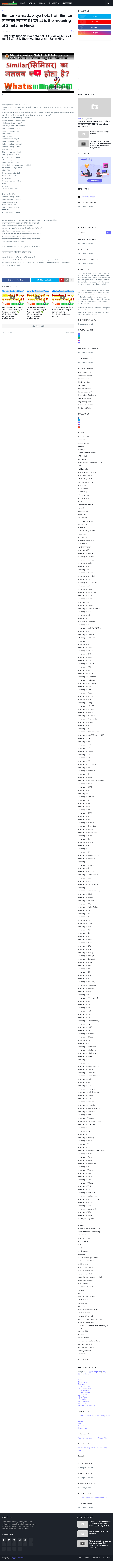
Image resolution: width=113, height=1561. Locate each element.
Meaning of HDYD (85, 813)
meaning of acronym (86, 589)
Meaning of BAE (84, 625)
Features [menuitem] (31, 3)
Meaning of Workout (86, 1202)
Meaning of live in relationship (89, 891)
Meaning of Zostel (85, 1215)
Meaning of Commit (86, 673)
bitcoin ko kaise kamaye (87, 472)
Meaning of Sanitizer (86, 1069)
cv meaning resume (86, 479)
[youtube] (79, 342)
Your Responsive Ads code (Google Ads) (92, 1438)
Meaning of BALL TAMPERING (90, 628)
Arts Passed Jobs (84, 372)
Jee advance (83, 511)
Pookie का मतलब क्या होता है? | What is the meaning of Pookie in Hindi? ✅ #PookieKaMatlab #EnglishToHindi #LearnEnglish (37, 313)
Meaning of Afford (85, 599)
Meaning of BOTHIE (86, 651)
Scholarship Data (84, 389)
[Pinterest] (61, 280)
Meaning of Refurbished (87, 1050)
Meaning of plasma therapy (89, 1021)
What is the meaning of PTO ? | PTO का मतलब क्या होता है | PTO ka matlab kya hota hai (94, 124)
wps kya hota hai (85, 1351)
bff (80, 466)
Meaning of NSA (85, 972)
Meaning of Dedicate (86, 709)
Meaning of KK (84, 888)
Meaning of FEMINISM (87, 771)
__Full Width (82, 1395)
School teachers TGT (85, 392)
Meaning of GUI (84, 806)
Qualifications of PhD (85, 398)
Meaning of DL (84, 729)
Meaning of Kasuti (85, 881)
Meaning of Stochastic (87, 1105)
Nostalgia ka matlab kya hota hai (99, 133)
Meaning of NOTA (85, 962)
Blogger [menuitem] (42, 3)
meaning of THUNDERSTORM (90, 1121)
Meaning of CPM (85, 686)
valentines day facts (86, 1287)
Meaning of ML (84, 917)
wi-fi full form (84, 1338)
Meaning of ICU (84, 849)
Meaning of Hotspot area (88, 832)
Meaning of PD (84, 1004)
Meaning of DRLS (85, 742)
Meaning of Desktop (86, 712)
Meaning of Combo (86, 670)
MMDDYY (82, 1225)
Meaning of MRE (85, 926)
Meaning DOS (84, 550)
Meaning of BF (84, 641)
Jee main (82, 514)
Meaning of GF (84, 793)
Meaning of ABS (84, 586)
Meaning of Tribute (85, 1141)
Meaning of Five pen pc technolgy (91, 780)
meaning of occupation (87, 985)
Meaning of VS (84, 1189)
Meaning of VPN (85, 1186)
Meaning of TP (84, 1134)
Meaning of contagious (87, 680)
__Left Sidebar (83, 1390)
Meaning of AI (84, 602)
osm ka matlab (84, 1238)
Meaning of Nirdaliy (86, 952)
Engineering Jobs (84, 402)
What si (82, 1334)
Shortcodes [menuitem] (67, 3)
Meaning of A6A (84, 579)
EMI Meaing (83, 492)
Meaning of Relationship (87, 1053)
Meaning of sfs (84, 1082)
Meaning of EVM (85, 761)
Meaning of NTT (85, 978)
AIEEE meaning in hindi (87, 453)
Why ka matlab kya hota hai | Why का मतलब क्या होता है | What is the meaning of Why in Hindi (100, 144)
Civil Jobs (81, 385)
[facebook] (79, 334)
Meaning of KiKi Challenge (88, 884)
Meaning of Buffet (85, 657)
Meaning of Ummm (86, 1157)
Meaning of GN (84, 803)
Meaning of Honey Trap (87, 826)
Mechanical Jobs (84, 382)
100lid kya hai (84, 443)
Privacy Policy (83, 1428)
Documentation (83, 1401)
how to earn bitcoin (86, 505)
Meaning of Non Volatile (87, 959)
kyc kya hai (83, 524)
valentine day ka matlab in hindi (90, 1277)
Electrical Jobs (83, 379)
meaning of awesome (87, 621)
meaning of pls (84, 1024)
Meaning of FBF (84, 767)
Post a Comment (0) (38, 326)
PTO (80, 1245)
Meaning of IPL (84, 862)
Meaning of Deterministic (88, 719)
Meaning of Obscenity (87, 982)
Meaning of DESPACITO (87, 716)
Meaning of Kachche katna (88, 875)
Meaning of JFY (84, 868)
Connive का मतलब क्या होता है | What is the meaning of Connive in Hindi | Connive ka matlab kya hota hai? (62, 311)
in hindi (81, 508)
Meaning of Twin (85, 1147)
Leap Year (82, 534)
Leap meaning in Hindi (87, 531)
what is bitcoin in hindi (87, 1296)
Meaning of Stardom (86, 1102)
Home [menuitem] (22, 3)
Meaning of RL (84, 1063)
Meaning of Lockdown (87, 901)
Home (4, 11)
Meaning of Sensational (87, 1073)
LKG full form (84, 537)
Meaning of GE (84, 790)
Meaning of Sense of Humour (89, 1076)
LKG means (83, 544)
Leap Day (82, 527)
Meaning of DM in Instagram (89, 732)
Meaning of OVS (85, 1001)
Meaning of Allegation (87, 605)
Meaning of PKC (84, 1017)
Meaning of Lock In (86, 897)
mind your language (86, 1219)
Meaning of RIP (84, 1060)
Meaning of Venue (85, 1173)
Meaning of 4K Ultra (86, 573)
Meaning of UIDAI (85, 1154)
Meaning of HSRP (85, 836)
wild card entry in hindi (87, 1347)
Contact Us (96, 1558)
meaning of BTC (85, 654)
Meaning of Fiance (85, 777)
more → (27, 1529)
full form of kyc (84, 498)
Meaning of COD (85, 667)
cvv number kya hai (86, 482)
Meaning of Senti (85, 1079)
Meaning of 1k (84, 566)
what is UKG (83, 1331)
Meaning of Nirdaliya (86, 956)
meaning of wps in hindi (87, 1209)
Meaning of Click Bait (86, 664)
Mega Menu (82, 1382)
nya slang (82, 1235)
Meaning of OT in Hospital (88, 998)
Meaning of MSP (85, 930)
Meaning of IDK (84, 852)
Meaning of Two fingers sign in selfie (92, 1150)
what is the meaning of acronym (90, 1319)
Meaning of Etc (84, 755)
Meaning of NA (84, 933)
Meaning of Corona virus (87, 683)
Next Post (69, 332)
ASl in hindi (83, 456)
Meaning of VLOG (85, 1180)
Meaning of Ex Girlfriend (87, 764)
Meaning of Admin (85, 595)
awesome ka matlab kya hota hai (91, 462)
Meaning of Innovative (87, 858)
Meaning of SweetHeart (87, 1111)
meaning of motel (85, 923)
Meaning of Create (85, 690)
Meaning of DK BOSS (86, 725)
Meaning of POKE (85, 1027)
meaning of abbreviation (88, 582)
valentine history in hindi (87, 1280)
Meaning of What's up (87, 1193)
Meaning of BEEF (85, 631)
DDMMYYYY (83, 488)
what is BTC (83, 1300)
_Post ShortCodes (84, 1388)
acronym (82, 449)
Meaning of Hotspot (86, 829)
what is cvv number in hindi (89, 1309)
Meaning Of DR (84, 738)
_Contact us (82, 1399)
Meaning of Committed (87, 677)
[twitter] (79, 336)
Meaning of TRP (84, 1144)
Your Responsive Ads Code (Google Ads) (92, 1497)
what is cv (82, 1306)
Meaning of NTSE (85, 975)
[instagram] (79, 340)
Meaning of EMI (84, 748)
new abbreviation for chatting (89, 1232)
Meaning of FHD (85, 774)
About (80, 1424)
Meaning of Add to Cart (87, 592)
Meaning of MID (84, 914)
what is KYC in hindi (86, 1316)
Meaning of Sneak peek (87, 1089)
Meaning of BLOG (85, 647)
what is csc (83, 1303)
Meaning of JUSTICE (86, 871)
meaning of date (85, 699)
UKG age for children (86, 1261)
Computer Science (85, 376)
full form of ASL (84, 495)
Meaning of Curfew (86, 696)
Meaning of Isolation (86, 865)
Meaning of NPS (85, 965)
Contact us (82, 1426)
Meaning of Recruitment (87, 1047)
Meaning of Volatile (86, 1183)
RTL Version (107, 1558)
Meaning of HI (84, 816)
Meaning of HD (84, 810)
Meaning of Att (84, 618)
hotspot (82, 501)
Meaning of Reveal (85, 1056)
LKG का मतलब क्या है (85, 547)
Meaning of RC (84, 1043)
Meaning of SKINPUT (86, 1086)
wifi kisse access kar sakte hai (89, 1341)
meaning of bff (84, 644)
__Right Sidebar (84, 1393)
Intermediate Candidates (87, 395)
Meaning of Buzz (85, 660)
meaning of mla (84, 920)
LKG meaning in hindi (86, 540)
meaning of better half (87, 638)
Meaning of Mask (85, 910)
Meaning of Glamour (86, 797)
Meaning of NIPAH (85, 949)
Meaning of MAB (85, 904)
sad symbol (83, 1254)
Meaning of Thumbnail (87, 1118)
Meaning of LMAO (85, 894)
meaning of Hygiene (86, 842)
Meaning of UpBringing (87, 1163)
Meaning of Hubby (85, 839)
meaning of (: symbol (86, 560)
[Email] (66, 280)
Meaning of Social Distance (89, 1092)
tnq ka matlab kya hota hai (88, 1258)
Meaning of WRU (85, 1212)
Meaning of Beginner (86, 634)
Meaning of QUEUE (86, 1037)
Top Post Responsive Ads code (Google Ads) (94, 1415)
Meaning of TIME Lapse (87, 1124)
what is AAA (83, 1293)
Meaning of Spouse (86, 1095)
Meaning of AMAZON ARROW (90, 608)
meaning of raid (84, 1040)
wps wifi (82, 1354)
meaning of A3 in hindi (87, 576)
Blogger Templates (94, 1372)
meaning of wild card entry (89, 1196)
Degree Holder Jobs (85, 405)
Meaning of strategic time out (89, 1108)
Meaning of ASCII (85, 612)
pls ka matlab (84, 1241)
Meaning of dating (85, 703)
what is (81, 1290)
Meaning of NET (85, 936)
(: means (82, 440)
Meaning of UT (84, 1167)
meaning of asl (84, 615)
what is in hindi (84, 1313)
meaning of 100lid (85, 563)
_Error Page (82, 1397)
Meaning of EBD (85, 745)
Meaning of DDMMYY (86, 706)
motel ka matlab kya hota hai (89, 1228)
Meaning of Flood (85, 784)
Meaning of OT (84, 995)
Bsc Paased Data (84, 408)
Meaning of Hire (84, 819)
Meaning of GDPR (85, 787)
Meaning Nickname (86, 553)
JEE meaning (84, 518)
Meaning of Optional (86, 988)
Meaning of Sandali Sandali (89, 1066)
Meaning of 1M (84, 570)
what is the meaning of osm (89, 1322)
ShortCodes (82, 1403)
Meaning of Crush (85, 693)
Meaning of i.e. (84, 845)
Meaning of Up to (85, 1160)
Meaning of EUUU (85, 758)
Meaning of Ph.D (85, 1011)
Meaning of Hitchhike (86, 823)
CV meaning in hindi (86, 475)
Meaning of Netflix (85, 939)
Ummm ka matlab (85, 1274)
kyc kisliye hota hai (86, 521)
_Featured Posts (84, 1386)
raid (80, 1248)
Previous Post (7, 332)
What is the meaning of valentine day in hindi (93, 1327)
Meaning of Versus (85, 1176)
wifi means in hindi (85, 1344)
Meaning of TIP (84, 1128)
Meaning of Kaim (85, 878)
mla (80, 1222)
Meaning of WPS (85, 1206)
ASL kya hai (83, 459)
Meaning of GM (84, 800)
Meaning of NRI (84, 969)
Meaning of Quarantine (87, 1034)
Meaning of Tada (85, 1115)
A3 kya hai (82, 446)
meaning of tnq (84, 1131)
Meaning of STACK (85, 1098)
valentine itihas (84, 1283)
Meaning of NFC (85, 946)
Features (81, 1384)
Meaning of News (85, 943)
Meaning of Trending (86, 1137)
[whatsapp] (79, 338)
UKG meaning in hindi (86, 1267)
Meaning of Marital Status (88, 907)
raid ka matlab (84, 1251)
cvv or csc (82, 485)
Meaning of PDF (84, 1008)
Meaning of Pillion (85, 1014)
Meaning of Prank (85, 1030)
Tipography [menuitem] (54, 3)
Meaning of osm (85, 991)
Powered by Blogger (87, 197)
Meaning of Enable (86, 751)
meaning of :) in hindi (86, 557)
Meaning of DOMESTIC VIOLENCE (91, 735)
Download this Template (87, 1405)
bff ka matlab (84, 469)
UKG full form (84, 1264)
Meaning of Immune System (89, 855)
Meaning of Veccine (86, 1170)
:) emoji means (84, 436)
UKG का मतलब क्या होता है (86, 1270)
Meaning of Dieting (86, 722)
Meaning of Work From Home (89, 1199)
